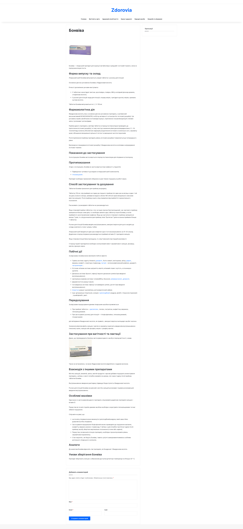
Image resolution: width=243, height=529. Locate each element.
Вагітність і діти (94, 19)
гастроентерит (77, 265)
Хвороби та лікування (155, 19)
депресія (126, 279)
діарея (128, 261)
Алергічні (75, 290)
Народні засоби (140, 19)
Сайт (106, 510)
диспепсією (94, 309)
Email (71, 510)
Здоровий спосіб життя (110, 19)
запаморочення (116, 279)
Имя (71, 502)
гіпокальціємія (77, 174)
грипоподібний (104, 293)
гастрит (104, 263)
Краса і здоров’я (126, 19)
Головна (83, 19)
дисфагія (99, 261)
